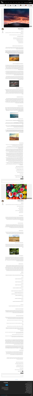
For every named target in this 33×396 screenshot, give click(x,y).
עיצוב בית (26, 389)
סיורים (31, 389)
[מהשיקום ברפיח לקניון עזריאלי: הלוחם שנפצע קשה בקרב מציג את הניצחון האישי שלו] (10, 5)
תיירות (13, 2)
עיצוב (28, 389)
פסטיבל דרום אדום (28, 390)
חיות (28, 385)
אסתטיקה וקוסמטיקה (26, 2)
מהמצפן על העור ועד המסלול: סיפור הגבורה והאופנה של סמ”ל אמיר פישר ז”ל (13, 5)
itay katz (2, 30)
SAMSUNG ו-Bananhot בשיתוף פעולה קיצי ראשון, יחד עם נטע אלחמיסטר (28, 5)
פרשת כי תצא (16, 379)
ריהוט (27, 391)
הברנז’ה (11, 2)
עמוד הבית (32, 7)
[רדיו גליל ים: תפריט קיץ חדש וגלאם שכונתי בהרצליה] (20, 5)
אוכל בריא (28, 383)
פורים (31, 390)
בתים (25, 384)
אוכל (29, 383)
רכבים (26, 391)
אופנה (16, 2)
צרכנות (22, 2)
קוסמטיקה (31, 391)
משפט (5, 2)
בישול (28, 384)
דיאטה (29, 385)
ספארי (29, 389)
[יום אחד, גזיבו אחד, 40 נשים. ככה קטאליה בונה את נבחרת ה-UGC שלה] (26, 5)
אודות (4, 0)
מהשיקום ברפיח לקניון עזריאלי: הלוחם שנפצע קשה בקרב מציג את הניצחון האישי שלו (8, 5)
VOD (3, 2)
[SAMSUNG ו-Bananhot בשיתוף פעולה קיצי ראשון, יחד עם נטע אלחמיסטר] (31, 5)
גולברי (31, 385)
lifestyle (31, 383)
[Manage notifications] (31, 394)
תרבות (8, 2)
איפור (31, 384)
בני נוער (27, 384)
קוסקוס (29, 391)
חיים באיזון (19, 2)
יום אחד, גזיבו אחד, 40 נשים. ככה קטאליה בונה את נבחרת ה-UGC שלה (23, 5)
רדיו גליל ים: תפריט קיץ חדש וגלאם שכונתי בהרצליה (18, 5)
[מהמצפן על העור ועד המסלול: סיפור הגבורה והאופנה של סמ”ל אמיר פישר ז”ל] (15, 5)
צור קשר (5, 0)
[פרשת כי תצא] (5, 5)
